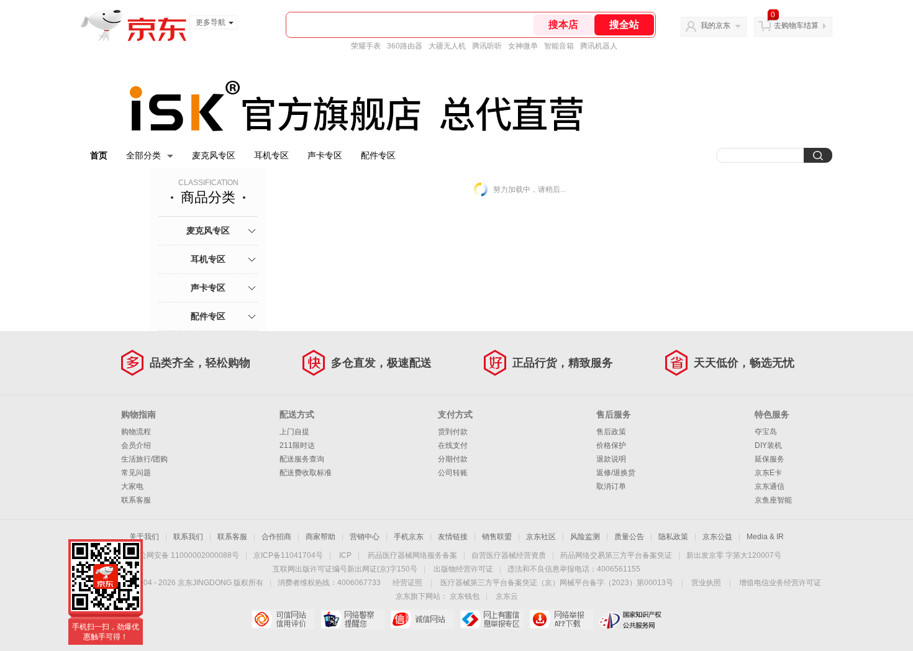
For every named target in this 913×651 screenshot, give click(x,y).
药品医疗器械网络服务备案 (412, 555)
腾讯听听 (487, 46)
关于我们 (144, 536)
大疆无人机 (447, 46)
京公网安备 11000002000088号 (185, 555)
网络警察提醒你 (352, 619)
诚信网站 (422, 619)
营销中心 (364, 536)
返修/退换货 (615, 472)
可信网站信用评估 (283, 619)
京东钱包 (464, 596)
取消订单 (611, 486)
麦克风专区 (213, 155)
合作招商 (276, 536)
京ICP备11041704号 (288, 555)
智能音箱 (559, 46)
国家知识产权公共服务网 (631, 619)
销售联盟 (497, 536)
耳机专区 (271, 155)
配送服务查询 (301, 459)
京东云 (507, 596)
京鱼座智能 (773, 500)
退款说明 (611, 459)
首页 (98, 155)
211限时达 (297, 445)
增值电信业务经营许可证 (780, 582)
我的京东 (715, 25)
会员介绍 (136, 445)
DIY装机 (768, 445)
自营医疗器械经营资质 (508, 555)
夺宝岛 (766, 431)
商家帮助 (320, 536)
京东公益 (717, 536)
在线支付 (453, 445)
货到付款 (453, 431)
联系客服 (136, 500)
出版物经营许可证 (463, 569)
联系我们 (188, 536)
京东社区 (541, 536)
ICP (345, 555)
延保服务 (769, 459)
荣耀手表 (366, 46)
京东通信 (769, 486)
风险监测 (585, 536)
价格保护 (611, 445)
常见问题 (136, 472)
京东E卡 (768, 472)
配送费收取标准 (305, 472)
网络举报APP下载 (561, 619)
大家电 (132, 486)
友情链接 (453, 536)
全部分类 (143, 155)
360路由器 (404, 46)
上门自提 (294, 431)
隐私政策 (673, 536)
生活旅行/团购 (144, 459)
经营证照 (407, 582)
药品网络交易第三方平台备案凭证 (616, 555)
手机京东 (409, 536)
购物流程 (136, 431)
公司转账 (453, 472)
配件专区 (378, 155)
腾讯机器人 (598, 46)
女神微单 (523, 46)
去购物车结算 (796, 25)
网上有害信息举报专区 (492, 619)
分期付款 (453, 459)
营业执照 (706, 582)
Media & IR (765, 536)
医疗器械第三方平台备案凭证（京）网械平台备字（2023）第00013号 (556, 582)
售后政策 (611, 431)
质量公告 (629, 536)
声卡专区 (324, 155)
